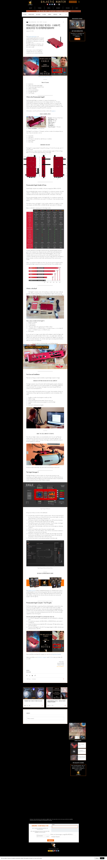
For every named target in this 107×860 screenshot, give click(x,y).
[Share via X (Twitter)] (29, 675)
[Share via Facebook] (26, 675)
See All (66, 685)
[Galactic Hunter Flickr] (54, 4)
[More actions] (63, 22)
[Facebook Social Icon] (56, 850)
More (60, 14)
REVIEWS (27, 670)
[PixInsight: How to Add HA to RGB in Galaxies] (33, 693)
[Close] (105, 858)
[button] (79, 2)
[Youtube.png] (47, 4)
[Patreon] (59, 4)
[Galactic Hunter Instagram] (52, 4)
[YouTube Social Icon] (55, 850)
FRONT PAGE (28, 671)
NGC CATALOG (38, 14)
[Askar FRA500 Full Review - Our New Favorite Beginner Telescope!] (56, 693)
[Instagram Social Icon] (58, 850)
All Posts (24, 14)
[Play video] (45, 356)
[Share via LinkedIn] (32, 675)
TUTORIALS (49, 14)
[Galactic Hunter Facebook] (49, 4)
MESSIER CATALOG (31, 14)
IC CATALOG (44, 14)
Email (53, 824)
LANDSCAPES (55, 14)
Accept (102, 858)
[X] (56, 4)
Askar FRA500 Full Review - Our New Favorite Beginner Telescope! (57, 701)
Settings (97, 858)
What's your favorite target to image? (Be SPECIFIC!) (61, 834)
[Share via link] (35, 675)
